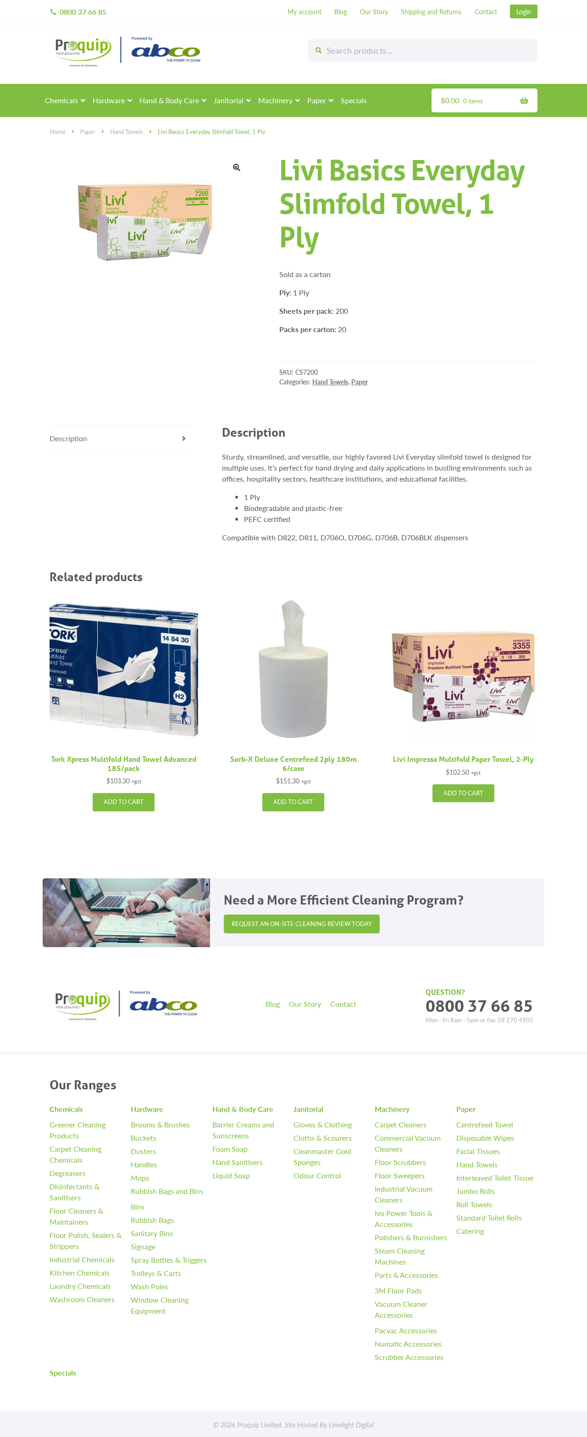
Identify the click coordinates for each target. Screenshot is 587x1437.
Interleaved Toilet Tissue (494, 1177)
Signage (143, 1246)
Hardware (109, 100)
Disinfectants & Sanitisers (75, 1192)
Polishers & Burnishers (411, 1237)
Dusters (143, 1151)
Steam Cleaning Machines (400, 1256)
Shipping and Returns (431, 11)
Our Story (374, 11)
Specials (354, 100)
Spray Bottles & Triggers (169, 1259)
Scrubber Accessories (409, 1357)
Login (523, 11)
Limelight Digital (351, 1424)
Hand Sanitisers (237, 1162)
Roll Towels (474, 1204)
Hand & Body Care (169, 100)
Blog (340, 11)
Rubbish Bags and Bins (167, 1191)
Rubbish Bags (152, 1220)
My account (304, 11)
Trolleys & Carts (156, 1273)
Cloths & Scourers (323, 1137)
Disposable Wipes (485, 1137)
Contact (486, 11)
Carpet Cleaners (400, 1124)
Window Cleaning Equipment (159, 1305)
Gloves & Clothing (323, 1124)
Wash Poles (149, 1286)
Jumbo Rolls (475, 1191)
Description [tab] (68, 438)
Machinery (275, 100)
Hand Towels (126, 132)
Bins (137, 1206)
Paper (316, 100)
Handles (144, 1164)
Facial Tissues (478, 1151)
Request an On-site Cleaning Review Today (302, 924)
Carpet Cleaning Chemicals (75, 1154)
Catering (470, 1231)
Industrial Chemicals (82, 1259)
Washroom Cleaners (82, 1299)
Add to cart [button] (124, 802)
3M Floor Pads (398, 1290)
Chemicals (61, 100)
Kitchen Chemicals (80, 1272)
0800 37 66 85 (78, 11)
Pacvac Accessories (406, 1330)
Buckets (143, 1137)
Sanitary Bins (152, 1233)
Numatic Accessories (408, 1343)
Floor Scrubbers (400, 1162)
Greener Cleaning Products (77, 1130)
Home (58, 132)
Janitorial (229, 100)
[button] (236, 167)
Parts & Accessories (406, 1275)
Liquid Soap (231, 1175)
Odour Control (317, 1175)
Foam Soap (230, 1148)
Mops (140, 1177)
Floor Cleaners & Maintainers (76, 1216)
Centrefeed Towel (484, 1124)
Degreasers (67, 1173)
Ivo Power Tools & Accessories (403, 1218)
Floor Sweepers (400, 1175)
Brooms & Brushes (160, 1124)
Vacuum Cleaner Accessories (401, 1309)
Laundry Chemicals (80, 1286)
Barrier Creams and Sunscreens (243, 1130)
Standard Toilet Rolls (489, 1217)
